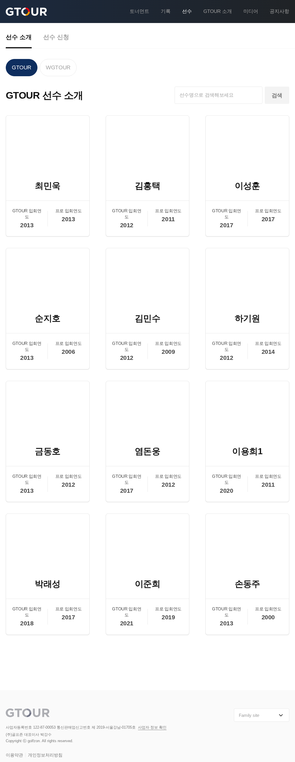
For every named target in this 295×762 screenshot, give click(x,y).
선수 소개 (19, 37)
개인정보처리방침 (45, 755)
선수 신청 (56, 37)
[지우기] (255, 95)
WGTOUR (58, 67)
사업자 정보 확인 (152, 727)
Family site (249, 715)
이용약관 (14, 755)
